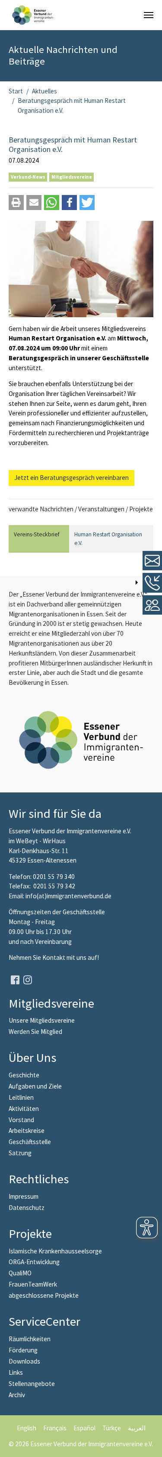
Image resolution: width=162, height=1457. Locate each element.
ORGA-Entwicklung (34, 1262)
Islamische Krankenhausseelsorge (55, 1251)
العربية (137, 1428)
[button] (16, 202)
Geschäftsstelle (30, 1142)
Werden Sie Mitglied (35, 1031)
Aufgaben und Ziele (35, 1086)
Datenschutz (26, 1207)
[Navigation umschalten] (148, 15)
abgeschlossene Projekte (44, 1295)
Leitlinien (21, 1097)
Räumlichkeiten (30, 1339)
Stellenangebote (32, 1384)
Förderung (23, 1350)
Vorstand (21, 1120)
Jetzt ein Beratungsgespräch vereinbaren (71, 477)
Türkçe (111, 1428)
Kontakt (54, 957)
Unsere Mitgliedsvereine (42, 1020)
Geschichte (24, 1075)
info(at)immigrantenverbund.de (68, 896)
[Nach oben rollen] (149, 1444)
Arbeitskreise (26, 1130)
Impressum (23, 1196)
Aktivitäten (24, 1108)
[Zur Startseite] (33, 15)
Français (55, 1428)
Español (84, 1428)
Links (16, 1372)
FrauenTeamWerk (33, 1284)
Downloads (24, 1361)
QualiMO (20, 1273)
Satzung (20, 1153)
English (26, 1428)
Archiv (17, 1395)
